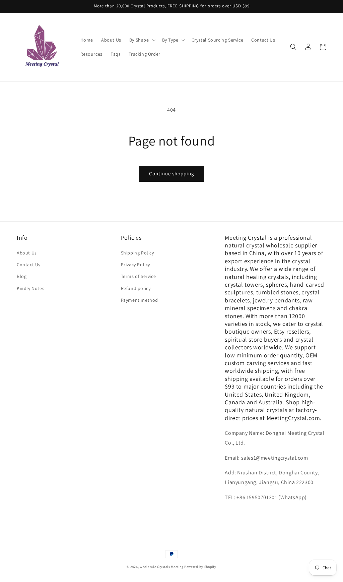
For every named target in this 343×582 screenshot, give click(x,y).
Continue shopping (171, 173)
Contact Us (29, 264)
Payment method (139, 300)
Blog (21, 276)
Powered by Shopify (200, 567)
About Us (27, 253)
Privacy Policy (135, 264)
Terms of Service (138, 276)
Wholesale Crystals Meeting (161, 567)
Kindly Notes (30, 288)
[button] (141, 40)
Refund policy (136, 288)
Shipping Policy (137, 253)
